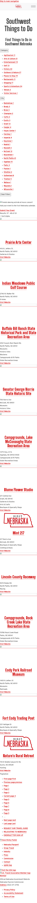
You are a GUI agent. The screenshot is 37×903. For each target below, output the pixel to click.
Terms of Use (9, 897)
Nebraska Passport (11, 845)
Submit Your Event (7, 210)
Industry (7, 852)
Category (4, 50)
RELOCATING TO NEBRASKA (15, 832)
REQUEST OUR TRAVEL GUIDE (16, 828)
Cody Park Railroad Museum (18, 672)
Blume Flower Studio (18, 489)
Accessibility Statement (13, 893)
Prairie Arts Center (19, 242)
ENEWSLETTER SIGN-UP (13, 835)
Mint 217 (18, 533)
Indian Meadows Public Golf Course (18, 285)
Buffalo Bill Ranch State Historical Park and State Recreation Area (18, 332)
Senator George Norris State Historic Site (18, 391)
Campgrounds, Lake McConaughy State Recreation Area (18, 441)
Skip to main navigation (9, 1)
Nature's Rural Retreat (18, 755)
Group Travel (9, 848)
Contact (7, 862)
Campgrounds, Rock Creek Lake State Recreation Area (18, 622)
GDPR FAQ (8, 865)
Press (6, 855)
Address (3, 885)
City (2, 98)
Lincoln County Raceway (18, 577)
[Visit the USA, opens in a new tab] (8, 870)
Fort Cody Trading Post (18, 718)
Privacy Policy (9, 890)
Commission (8, 858)
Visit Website (5, 257)
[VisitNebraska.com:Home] (18, 7)
